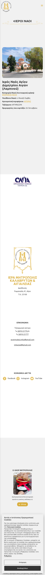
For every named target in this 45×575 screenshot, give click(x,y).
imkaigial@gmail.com (22, 345)
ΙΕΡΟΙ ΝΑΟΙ (23, 21)
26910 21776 (22, 331)
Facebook (11, 378)
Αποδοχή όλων (22, 568)
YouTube (38, 378)
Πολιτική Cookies (14, 527)
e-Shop (22, 504)
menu (42, 5)
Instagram (25, 378)
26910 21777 (23, 334)
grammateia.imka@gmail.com (22, 340)
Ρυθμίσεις (8, 556)
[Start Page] (12, 6)
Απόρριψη (22, 562)
